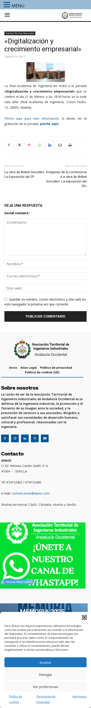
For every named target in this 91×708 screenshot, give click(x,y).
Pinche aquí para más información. (32, 118)
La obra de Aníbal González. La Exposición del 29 (24, 174)
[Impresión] (69, 145)
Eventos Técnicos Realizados (20, 33)
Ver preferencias (45, 686)
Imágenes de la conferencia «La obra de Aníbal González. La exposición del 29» (66, 179)
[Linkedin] (49, 145)
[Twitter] (19, 145)
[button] (84, 617)
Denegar (45, 674)
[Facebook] (8, 145)
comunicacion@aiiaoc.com (30, 493)
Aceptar (45, 662)
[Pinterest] (29, 145)
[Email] (59, 145)
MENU (18, 6)
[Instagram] (15, 438)
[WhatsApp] (39, 145)
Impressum (79, 696)
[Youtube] (45, 438)
